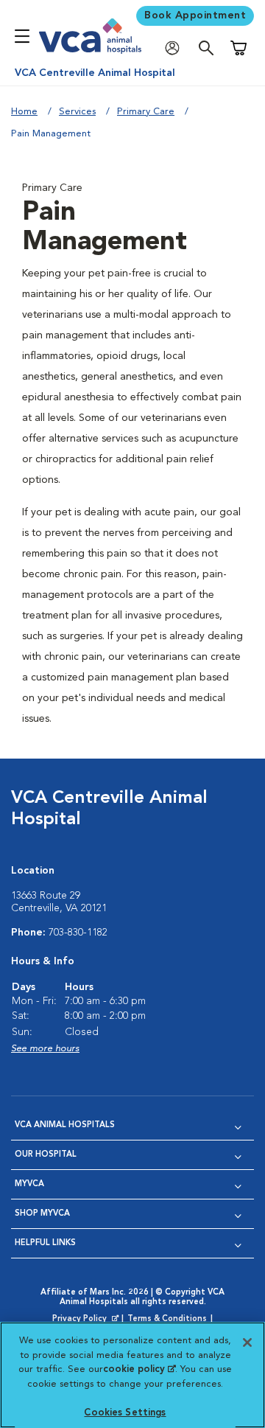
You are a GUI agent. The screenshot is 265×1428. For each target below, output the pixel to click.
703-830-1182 (78, 932)
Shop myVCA (42, 1214)
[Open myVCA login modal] (176, 48)
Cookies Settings (125, 1413)
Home (24, 111)
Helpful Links (45, 1243)
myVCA (29, 1184)
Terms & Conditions (167, 1319)
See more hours (45, 1048)
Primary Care (145, 111)
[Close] (247, 1342)
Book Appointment (195, 15)
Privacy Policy (86, 1319)
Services (77, 111)
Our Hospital (46, 1155)
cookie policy (139, 1369)
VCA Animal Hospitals (65, 1125)
